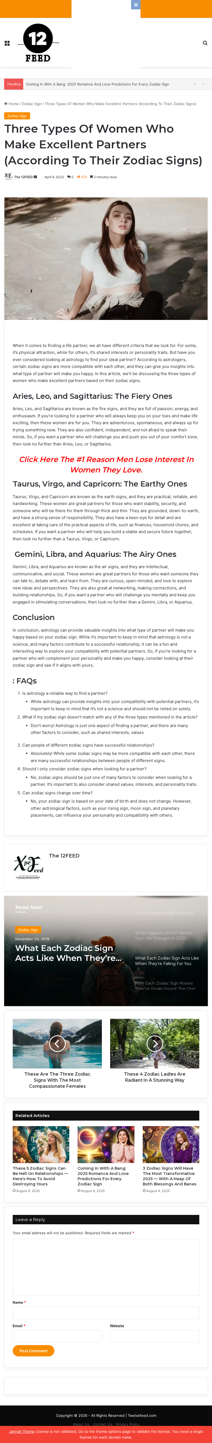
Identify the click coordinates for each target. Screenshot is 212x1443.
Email (19, 1326)
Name (19, 1302)
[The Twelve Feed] (38, 42)
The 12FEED (23, 177)
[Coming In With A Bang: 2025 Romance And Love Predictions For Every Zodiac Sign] (106, 1144)
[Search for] (205, 44)
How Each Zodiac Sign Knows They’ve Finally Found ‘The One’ (62, 953)
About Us (81, 1424)
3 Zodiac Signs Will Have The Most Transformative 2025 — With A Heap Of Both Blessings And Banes (170, 1176)
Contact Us (102, 1424)
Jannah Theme (22, 1431)
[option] (106, 951)
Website (117, 1326)
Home (13, 103)
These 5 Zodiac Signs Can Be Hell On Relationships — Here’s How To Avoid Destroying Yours (40, 1176)
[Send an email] (35, 177)
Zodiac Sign (32, 103)
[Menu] (7, 44)
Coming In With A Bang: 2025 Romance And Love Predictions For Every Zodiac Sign (103, 1176)
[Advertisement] (106, 34)
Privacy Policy (127, 1424)
